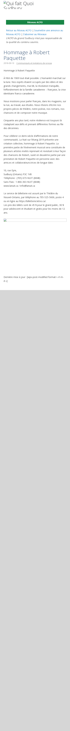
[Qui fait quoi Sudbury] (26, 5)
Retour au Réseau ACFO (19, 30)
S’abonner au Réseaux (34, 34)
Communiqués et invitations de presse (34, 63)
